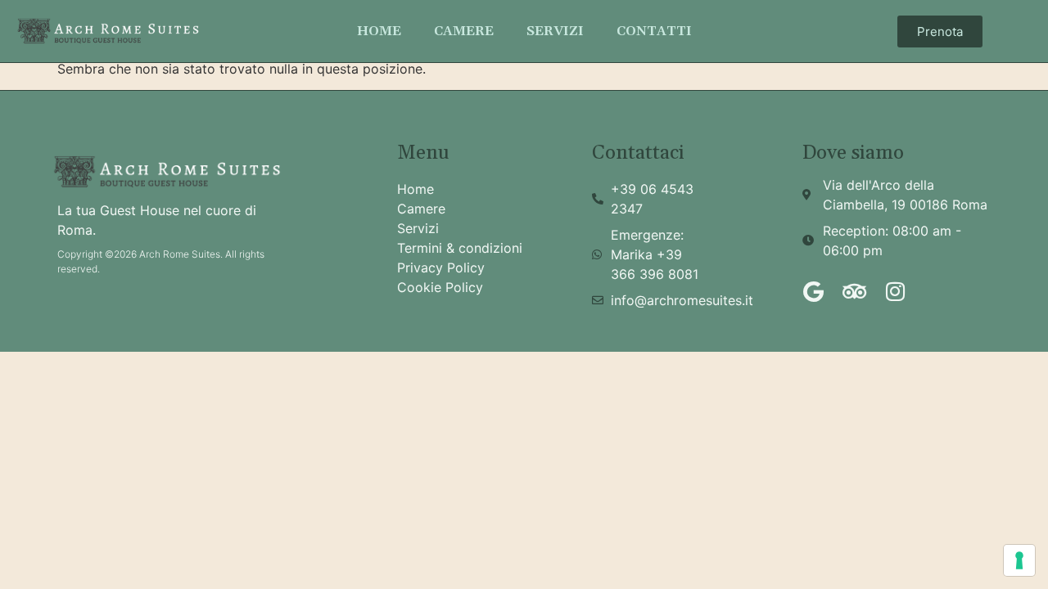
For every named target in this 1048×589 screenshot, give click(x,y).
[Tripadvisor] (854, 291)
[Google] (813, 291)
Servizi (555, 31)
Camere (464, 31)
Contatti (654, 31)
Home (379, 31)
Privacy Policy (441, 267)
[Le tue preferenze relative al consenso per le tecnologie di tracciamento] (1019, 560)
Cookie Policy (440, 287)
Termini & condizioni (459, 248)
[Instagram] (895, 291)
